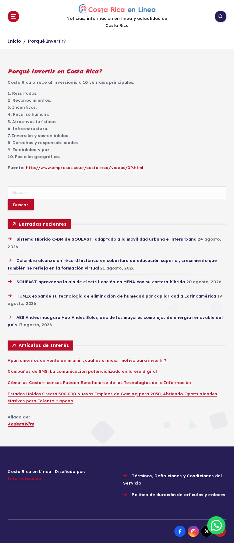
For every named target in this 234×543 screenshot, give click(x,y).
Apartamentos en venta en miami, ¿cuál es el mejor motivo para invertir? (87, 360)
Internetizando (24, 478)
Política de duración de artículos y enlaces (178, 494)
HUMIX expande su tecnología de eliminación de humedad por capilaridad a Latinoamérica (116, 295)
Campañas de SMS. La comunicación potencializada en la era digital (82, 371)
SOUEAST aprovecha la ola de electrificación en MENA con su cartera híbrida (100, 281)
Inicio (14, 41)
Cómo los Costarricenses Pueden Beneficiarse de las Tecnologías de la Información (99, 382)
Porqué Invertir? (47, 41)
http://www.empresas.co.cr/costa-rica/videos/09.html (83, 167)
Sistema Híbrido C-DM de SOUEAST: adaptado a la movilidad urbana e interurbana (106, 239)
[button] (216, 525)
